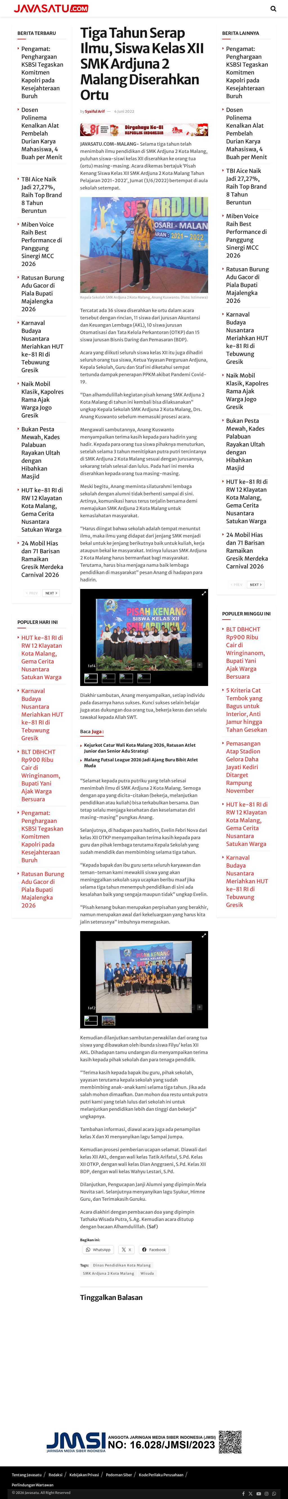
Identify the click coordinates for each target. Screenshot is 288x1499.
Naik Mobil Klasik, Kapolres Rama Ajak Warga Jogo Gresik (42, 399)
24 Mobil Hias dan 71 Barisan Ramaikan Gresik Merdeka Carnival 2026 (42, 559)
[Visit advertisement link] (144, 129)
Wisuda (147, 1273)
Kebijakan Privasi (84, 1475)
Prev (33, 593)
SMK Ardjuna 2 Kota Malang (108, 1273)
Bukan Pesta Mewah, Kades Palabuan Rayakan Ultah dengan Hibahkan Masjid (40, 453)
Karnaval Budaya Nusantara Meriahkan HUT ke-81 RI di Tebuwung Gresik (42, 346)
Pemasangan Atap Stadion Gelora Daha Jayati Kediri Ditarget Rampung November (243, 767)
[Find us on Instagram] (267, 1494)
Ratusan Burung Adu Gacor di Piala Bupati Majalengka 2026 (42, 293)
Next (50, 593)
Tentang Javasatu (27, 1475)
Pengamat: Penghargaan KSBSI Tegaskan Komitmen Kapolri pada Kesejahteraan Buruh (42, 72)
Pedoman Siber (119, 1475)
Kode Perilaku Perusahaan (161, 1475)
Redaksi (55, 1475)
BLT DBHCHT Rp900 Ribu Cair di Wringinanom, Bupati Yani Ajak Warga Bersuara (40, 775)
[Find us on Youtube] (258, 1494)
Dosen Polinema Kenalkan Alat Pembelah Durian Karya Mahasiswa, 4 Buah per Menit (41, 133)
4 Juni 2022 (124, 111)
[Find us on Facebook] (243, 1494)
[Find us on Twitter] (250, 1494)
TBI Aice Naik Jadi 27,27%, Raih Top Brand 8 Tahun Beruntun (41, 195)
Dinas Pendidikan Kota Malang (122, 1265)
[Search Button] (273, 8)
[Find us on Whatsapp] (274, 1494)
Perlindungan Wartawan (32, 1485)
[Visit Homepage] (51, 8)
